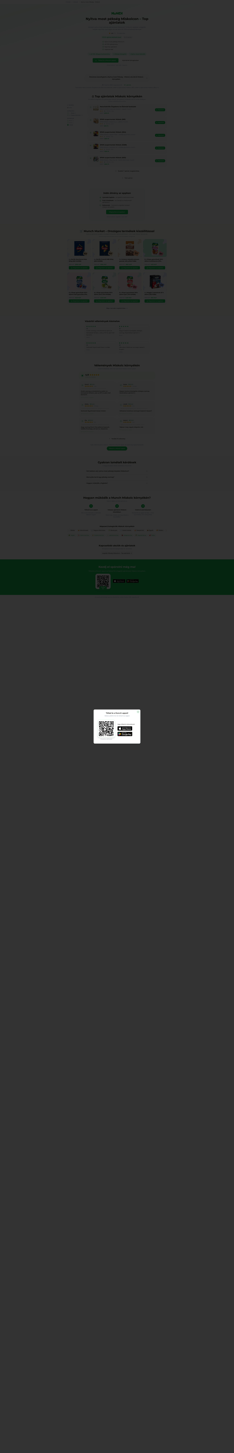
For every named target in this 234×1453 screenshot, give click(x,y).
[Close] (138, 712)
